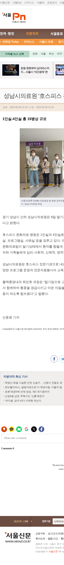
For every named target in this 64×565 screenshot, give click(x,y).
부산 (51, 53)
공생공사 (52, 2)
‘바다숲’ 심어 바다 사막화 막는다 (23, 400)
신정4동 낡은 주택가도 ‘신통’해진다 (24, 396)
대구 (59, 53)
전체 (35, 53)
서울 (43, 53)
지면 (60, 533)
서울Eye (17, 2)
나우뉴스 (29, 2)
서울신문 (5, 2)
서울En (41, 2)
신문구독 (40, 533)
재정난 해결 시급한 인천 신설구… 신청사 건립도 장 (33, 382)
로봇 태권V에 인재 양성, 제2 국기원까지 (27, 391)
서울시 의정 (46, 41)
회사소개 (40, 538)
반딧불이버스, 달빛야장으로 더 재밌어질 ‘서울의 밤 (33, 387)
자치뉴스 (29, 41)
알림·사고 (53, 538)
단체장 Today (10, 41)
